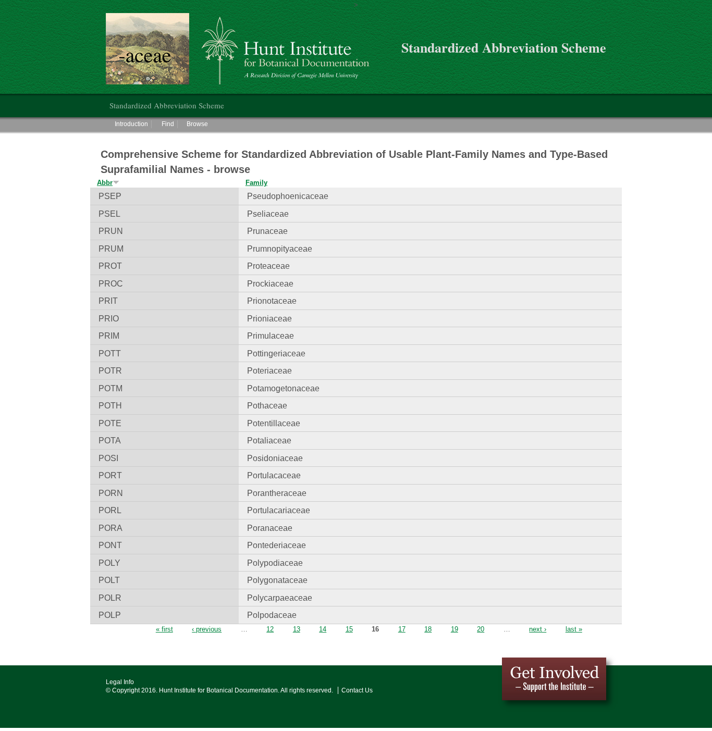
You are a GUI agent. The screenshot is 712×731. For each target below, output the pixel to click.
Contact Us (357, 690)
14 (322, 629)
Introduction (131, 124)
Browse (197, 124)
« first (164, 629)
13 (296, 629)
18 (428, 629)
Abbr (105, 183)
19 (454, 629)
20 (480, 629)
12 (270, 629)
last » (574, 629)
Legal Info (120, 682)
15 (349, 629)
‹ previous (207, 629)
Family (256, 183)
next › (537, 629)
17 (402, 629)
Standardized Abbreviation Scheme (166, 105)
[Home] (243, 48)
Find (168, 124)
